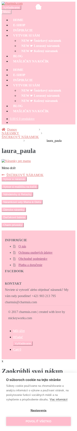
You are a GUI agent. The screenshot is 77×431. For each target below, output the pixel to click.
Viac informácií (59, 399)
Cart (17, 349)
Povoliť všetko (39, 421)
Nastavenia (39, 410)
